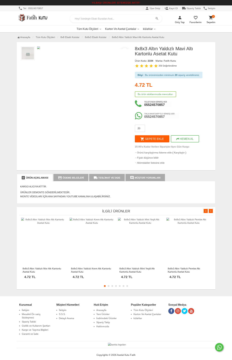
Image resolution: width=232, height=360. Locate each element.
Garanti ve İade (30, 334)
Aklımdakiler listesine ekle (150, 162)
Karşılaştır (179, 152)
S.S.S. (62, 314)
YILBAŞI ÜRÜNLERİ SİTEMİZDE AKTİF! (116, 2)
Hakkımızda (102, 326)
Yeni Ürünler (103, 314)
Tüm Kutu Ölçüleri (87, 28)
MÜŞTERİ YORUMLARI (145, 178)
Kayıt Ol (171, 8)
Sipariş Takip (103, 322)
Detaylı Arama (66, 318)
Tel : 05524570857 (30, 8)
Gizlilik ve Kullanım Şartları (36, 325)
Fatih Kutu (170, 60)
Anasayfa (25, 37)
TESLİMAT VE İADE (107, 178)
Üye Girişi (152, 8)
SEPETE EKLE (152, 139)
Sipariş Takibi (191, 8)
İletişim (209, 8)
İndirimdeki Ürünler (106, 318)
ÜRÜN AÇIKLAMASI (34, 178)
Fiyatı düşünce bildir (147, 157)
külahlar (148, 28)
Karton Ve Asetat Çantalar (120, 28)
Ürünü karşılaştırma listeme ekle (153, 152)
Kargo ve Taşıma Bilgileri (35, 329)
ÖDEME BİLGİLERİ (71, 178)
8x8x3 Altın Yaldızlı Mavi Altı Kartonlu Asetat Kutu (138, 37)
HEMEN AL (186, 138)
